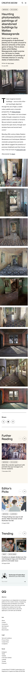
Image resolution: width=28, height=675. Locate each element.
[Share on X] (3, 422)
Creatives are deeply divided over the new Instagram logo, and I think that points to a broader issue (14, 559)
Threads (4, 661)
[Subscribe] (24, 581)
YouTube (4, 656)
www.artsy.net (20, 150)
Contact (4, 622)
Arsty (13, 154)
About (3, 620)
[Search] (22, 3)
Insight (4, 554)
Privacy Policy (5, 640)
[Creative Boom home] (9, 3)
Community (5, 624)
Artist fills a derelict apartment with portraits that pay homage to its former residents (13, 467)
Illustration (13, 514)
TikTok (3, 654)
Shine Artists (16, 112)
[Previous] (20, 438)
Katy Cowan (11, 63)
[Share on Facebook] (13, 422)
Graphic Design (12, 554)
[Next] (24, 438)
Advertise (4, 628)
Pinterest (4, 663)
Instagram (4, 652)
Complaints (5, 643)
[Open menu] (25, 3)
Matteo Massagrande (9, 50)
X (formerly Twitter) (7, 657)
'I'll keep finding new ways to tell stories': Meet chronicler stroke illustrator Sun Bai (12, 518)
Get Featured (5, 626)
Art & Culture (13, 9)
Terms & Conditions (7, 638)
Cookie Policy (5, 642)
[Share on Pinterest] (8, 422)
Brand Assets (5, 630)
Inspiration (5, 9)
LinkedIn (4, 659)
